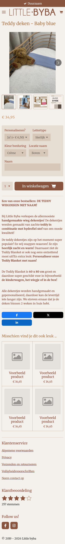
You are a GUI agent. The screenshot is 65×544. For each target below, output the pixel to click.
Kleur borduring (15, 146)
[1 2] (7, 186)
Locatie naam (38, 146)
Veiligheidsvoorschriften (18, 471)
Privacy (7, 457)
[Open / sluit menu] (4, 12)
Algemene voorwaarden (17, 450)
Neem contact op (13, 478)
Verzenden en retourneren (19, 464)
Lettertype (39, 130)
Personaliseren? (15, 130)
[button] (9, 102)
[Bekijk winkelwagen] (61, 12)
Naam (8, 161)
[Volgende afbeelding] (58, 62)
